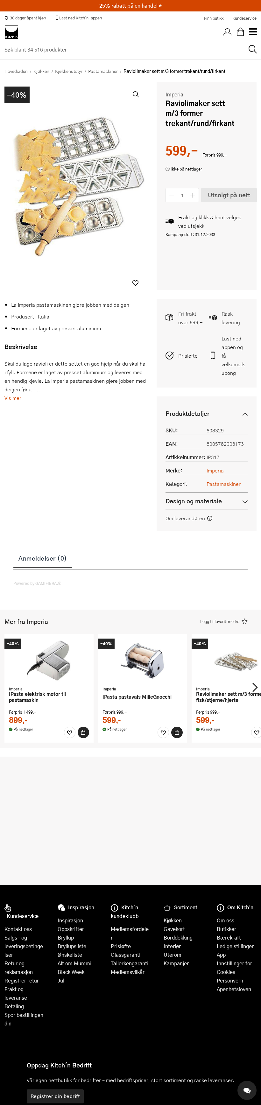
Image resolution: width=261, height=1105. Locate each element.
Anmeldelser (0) (42, 558)
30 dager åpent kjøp (28, 18)
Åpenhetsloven (234, 989)
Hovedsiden (16, 71)
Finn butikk (213, 18)
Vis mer (12, 398)
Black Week (71, 972)
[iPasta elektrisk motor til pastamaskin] (49, 661)
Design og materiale (194, 501)
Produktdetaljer (187, 413)
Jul (61, 980)
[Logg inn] (227, 32)
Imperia (174, 94)
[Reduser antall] (172, 195)
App (221, 954)
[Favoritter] (69, 732)
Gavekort (174, 929)
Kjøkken (41, 71)
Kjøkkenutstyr (68, 71)
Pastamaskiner (103, 71)
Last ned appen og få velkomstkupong (233, 355)
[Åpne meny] (253, 32)
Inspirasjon (70, 920)
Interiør (172, 946)
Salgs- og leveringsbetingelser (23, 946)
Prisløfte (188, 355)
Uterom (172, 954)
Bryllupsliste (72, 946)
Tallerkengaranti (129, 963)
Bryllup (66, 937)
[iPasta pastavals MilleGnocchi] (142, 661)
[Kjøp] (83, 732)
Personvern (230, 980)
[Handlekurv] (240, 32)
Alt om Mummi (74, 963)
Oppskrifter (71, 929)
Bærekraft (229, 937)
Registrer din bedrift (55, 1096)
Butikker (226, 929)
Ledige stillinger (235, 946)
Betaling (14, 1006)
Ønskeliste (70, 954)
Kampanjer (176, 963)
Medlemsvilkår (128, 972)
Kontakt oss (18, 929)
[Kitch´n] (11, 32)
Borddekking (178, 937)
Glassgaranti (125, 954)
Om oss (225, 920)
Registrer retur (21, 980)
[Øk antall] (193, 195)
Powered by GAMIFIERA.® (37, 583)
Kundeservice (244, 18)
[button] (135, 283)
